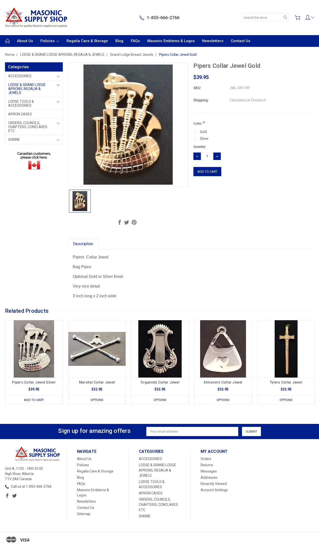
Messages (209, 471)
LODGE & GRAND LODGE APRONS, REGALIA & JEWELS (27, 89)
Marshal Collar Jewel (97, 382)
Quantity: (199, 147)
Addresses (209, 477)
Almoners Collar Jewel (223, 382)
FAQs (135, 41)
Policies (48, 41)
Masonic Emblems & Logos (171, 41)
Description (83, 243)
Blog (119, 41)
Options (96, 400)
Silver (204, 139)
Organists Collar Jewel (160, 382)
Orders (206, 459)
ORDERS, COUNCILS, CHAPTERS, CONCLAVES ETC (27, 127)
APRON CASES (20, 114)
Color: (199, 123)
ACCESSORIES (19, 76)
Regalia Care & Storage (87, 41)
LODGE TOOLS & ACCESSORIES (21, 103)
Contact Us (240, 41)
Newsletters (212, 41)
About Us (25, 41)
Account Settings (214, 490)
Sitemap (83, 514)
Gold (203, 132)
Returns (207, 465)
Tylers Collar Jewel (286, 382)
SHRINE (14, 140)
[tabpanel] (34, 362)
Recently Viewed (214, 484)
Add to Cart (34, 400)
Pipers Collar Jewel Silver (34, 382)
